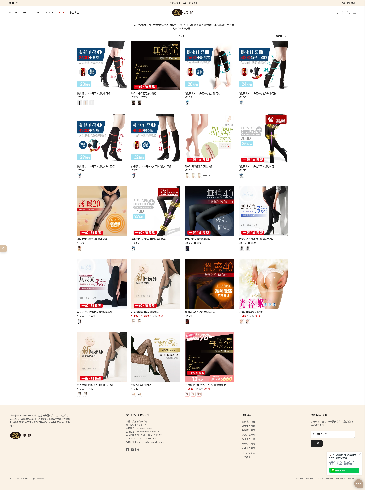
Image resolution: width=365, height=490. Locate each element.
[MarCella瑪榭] (182, 12)
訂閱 (317, 443)
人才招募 (319, 478)
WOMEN (13, 12)
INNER (37, 12)
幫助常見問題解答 (349, 3)
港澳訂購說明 (248, 434)
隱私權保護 (340, 478)
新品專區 (74, 12)
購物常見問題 (248, 426)
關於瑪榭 (299, 478)
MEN (25, 12)
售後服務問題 (248, 430)
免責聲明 (351, 478)
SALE (61, 12)
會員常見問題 (248, 421)
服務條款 (329, 478)
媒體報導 (309, 478)
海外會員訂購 (248, 439)
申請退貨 (246, 457)
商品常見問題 (248, 448)
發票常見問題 (248, 443)
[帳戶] (335, 12)
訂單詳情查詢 (248, 452)
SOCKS (49, 12)
